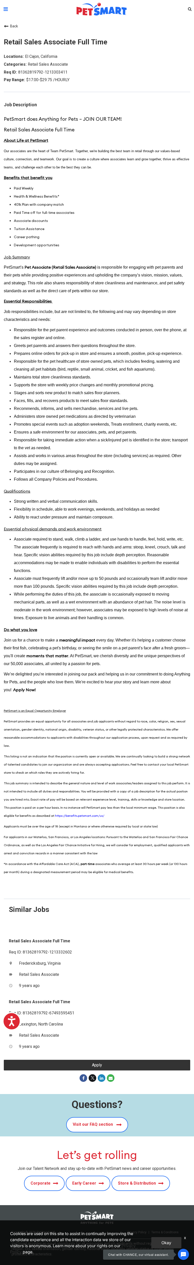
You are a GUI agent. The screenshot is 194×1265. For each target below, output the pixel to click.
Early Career (84, 1183)
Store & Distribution (137, 1183)
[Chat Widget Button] (183, 1254)
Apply (97, 1065)
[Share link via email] (110, 1078)
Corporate (41, 1183)
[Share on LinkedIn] (101, 1078)
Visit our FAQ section (93, 1124)
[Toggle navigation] (5, 9)
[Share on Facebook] (83, 1078)
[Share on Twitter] (92, 1078)
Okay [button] (166, 1242)
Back (14, 26)
